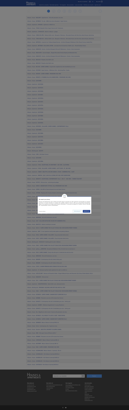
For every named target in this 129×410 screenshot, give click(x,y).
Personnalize (77, 211)
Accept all (86, 211)
